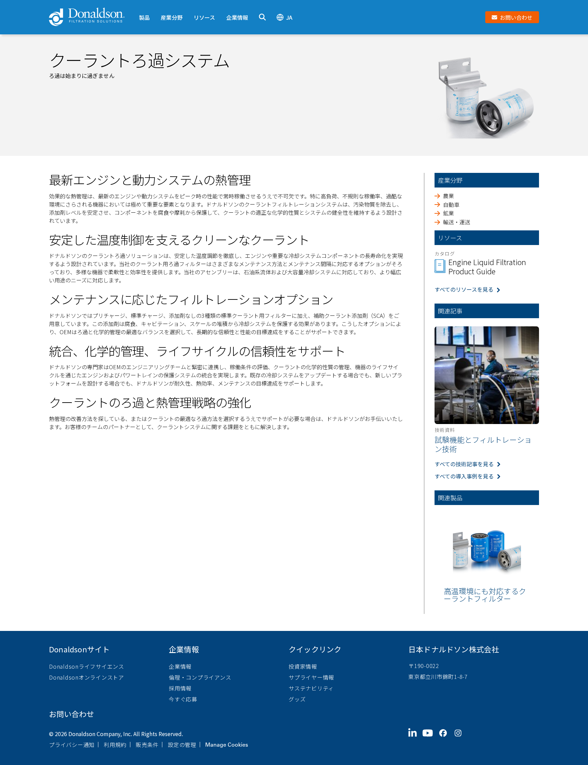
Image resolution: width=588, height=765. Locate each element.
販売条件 (147, 744)
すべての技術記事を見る (464, 463)
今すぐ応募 (183, 699)
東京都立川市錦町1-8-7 (438, 676)
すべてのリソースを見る (464, 289)
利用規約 (115, 744)
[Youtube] (430, 738)
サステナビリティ (311, 688)
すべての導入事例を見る (464, 476)
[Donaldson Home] (91, 17)
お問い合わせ (71, 713)
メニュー (144, 6)
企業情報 (237, 17)
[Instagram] (460, 738)
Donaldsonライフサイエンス (86, 666)
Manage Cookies (226, 744)
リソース (204, 17)
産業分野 (172, 17)
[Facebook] (445, 738)
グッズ (297, 699)
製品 (144, 17)
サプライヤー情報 (311, 677)
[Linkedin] (415, 738)
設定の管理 (182, 744)
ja (289, 17)
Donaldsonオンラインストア (86, 677)
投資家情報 (303, 666)
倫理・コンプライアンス (200, 677)
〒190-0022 (423, 666)
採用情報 (180, 688)
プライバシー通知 (72, 744)
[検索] (262, 17)
